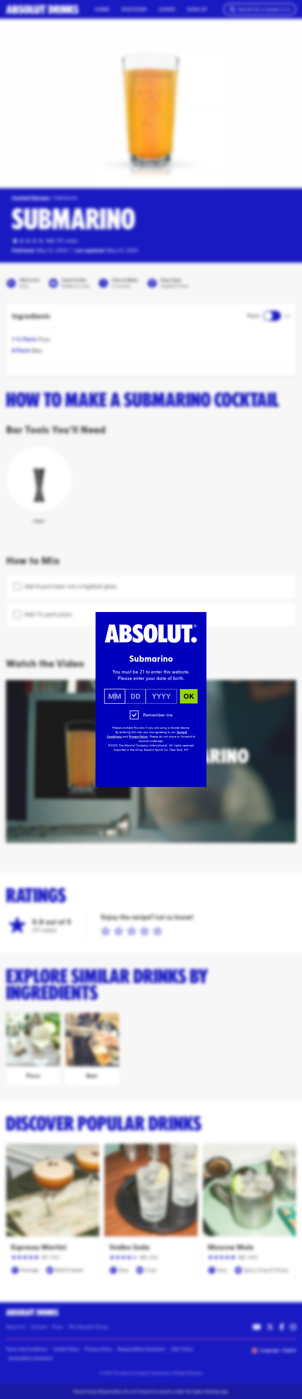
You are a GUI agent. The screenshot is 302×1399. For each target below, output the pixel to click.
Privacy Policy (138, 736)
